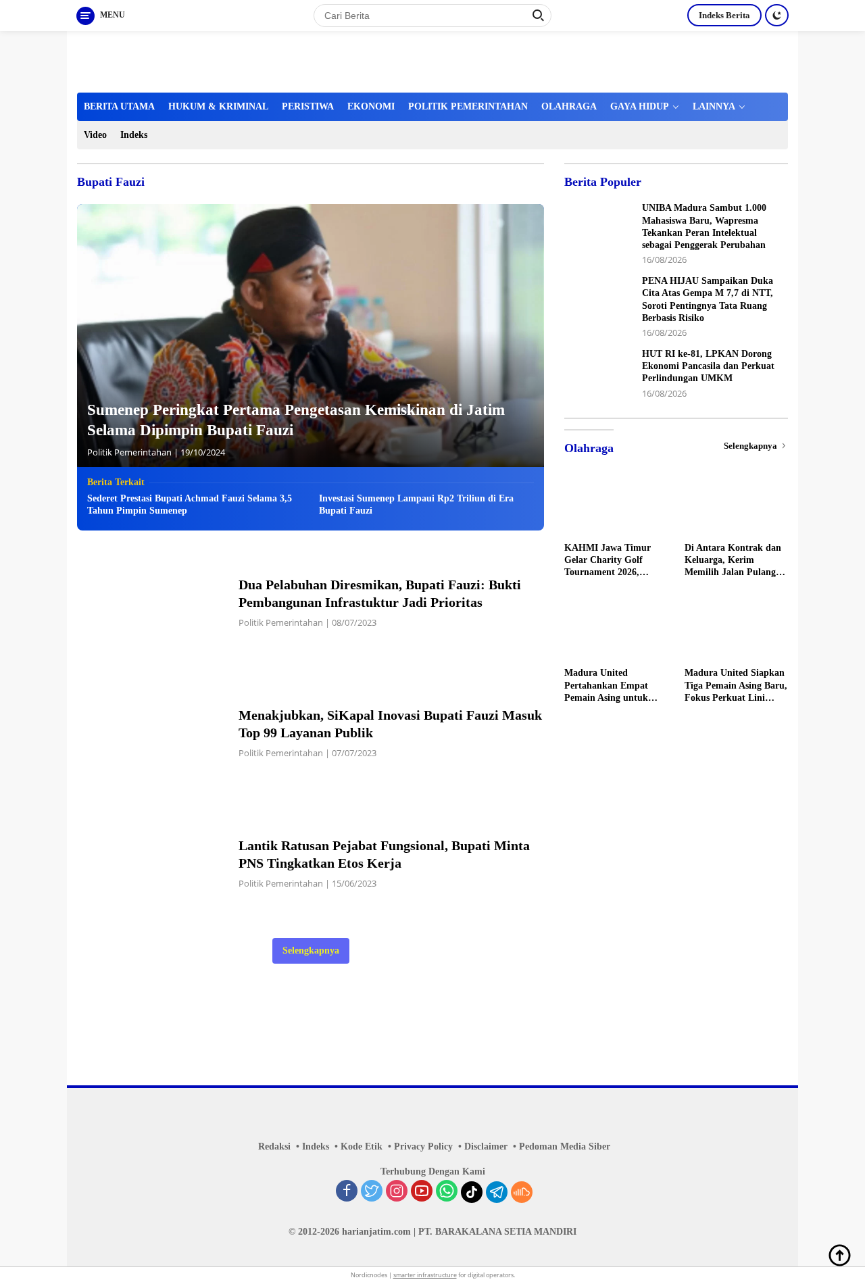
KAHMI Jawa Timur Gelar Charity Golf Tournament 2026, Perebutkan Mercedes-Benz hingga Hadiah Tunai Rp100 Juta (610, 561)
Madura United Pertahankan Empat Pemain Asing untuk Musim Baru (606, 686)
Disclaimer (486, 1146)
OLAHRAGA (569, 106)
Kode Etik (361, 1146)
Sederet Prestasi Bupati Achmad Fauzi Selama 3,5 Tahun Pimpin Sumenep (189, 504)
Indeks (133, 135)
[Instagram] (396, 1192)
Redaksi (274, 1146)
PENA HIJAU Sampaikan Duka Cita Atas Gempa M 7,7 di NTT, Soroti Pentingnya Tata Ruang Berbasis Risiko (707, 300)
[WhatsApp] (447, 1192)
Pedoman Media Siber (564, 1146)
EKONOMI (371, 106)
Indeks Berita (724, 15)
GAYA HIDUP (639, 106)
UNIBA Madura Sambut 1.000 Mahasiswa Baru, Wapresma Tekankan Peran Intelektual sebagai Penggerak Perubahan (704, 227)
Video (95, 135)
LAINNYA (714, 106)
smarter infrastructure (425, 1274)
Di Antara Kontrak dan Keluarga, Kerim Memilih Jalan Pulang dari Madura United (733, 561)
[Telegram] (497, 1192)
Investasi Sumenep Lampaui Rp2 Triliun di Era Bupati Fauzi (416, 504)
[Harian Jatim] (226, 60)
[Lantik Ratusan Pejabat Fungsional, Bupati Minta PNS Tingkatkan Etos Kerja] (149, 863)
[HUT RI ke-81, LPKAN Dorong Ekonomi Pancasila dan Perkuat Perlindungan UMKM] (598, 373)
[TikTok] (472, 1192)
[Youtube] (421, 1192)
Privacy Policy (423, 1146)
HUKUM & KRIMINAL (218, 106)
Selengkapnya (310, 950)
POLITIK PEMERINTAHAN (468, 106)
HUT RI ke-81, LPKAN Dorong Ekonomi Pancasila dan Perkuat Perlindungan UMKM (708, 366)
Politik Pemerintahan (129, 452)
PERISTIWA (308, 106)
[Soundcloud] (522, 1192)
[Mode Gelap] (777, 15)
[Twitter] (371, 1192)
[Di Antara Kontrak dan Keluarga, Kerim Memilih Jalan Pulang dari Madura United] (736, 506)
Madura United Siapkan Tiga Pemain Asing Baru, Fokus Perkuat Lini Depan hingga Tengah (736, 686)
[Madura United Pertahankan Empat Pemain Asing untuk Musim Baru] (616, 631)
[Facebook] (346, 1192)
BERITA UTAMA (119, 106)
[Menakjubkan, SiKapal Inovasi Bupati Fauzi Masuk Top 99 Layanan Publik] (149, 732)
